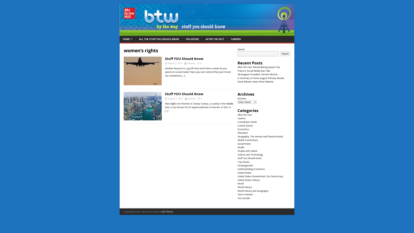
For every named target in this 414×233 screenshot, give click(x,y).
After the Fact (215, 39)
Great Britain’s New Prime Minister (256, 81)
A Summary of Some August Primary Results (261, 78)
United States (245, 172)
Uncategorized (245, 165)
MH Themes (167, 211)
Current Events (245, 125)
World (241, 183)
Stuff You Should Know (249, 158)
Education (243, 132)
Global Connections (248, 140)
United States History (249, 180)
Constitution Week (247, 121)
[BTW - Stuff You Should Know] (207, 33)
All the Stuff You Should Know (159, 39)
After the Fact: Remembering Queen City (259, 67)
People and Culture (247, 150)
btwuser (191, 63)
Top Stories (244, 161)
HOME (126, 39)
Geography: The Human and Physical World (260, 136)
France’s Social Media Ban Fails (254, 70)
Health (241, 147)
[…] (183, 75)
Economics (243, 129)
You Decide (192, 39)
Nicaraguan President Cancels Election (258, 74)
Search (241, 49)
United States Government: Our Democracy (260, 176)
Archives (242, 98)
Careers (236, 39)
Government (244, 143)
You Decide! (244, 198)
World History (245, 187)
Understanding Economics (251, 169)
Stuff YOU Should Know (184, 58)
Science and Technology (250, 154)
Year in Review (245, 194)
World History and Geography (253, 190)
